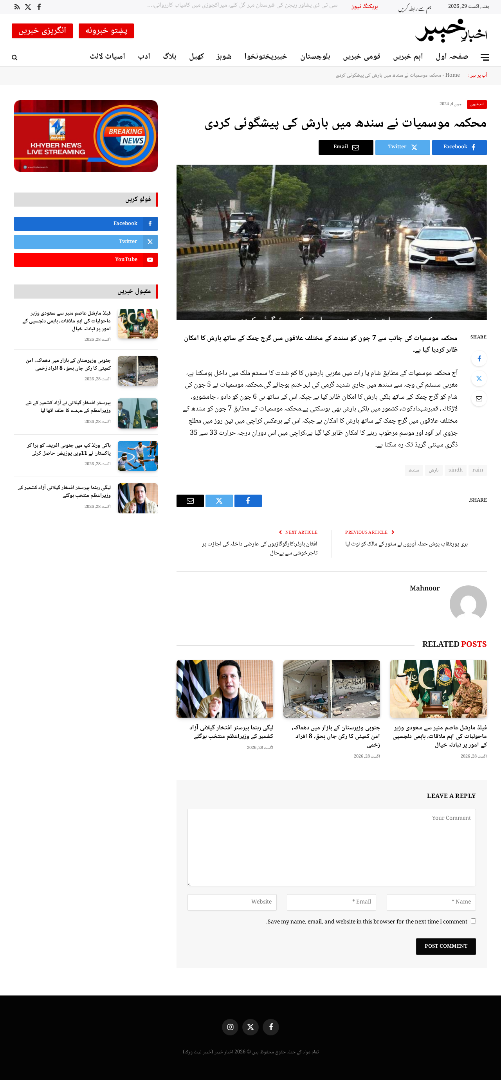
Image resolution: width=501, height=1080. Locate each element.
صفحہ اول (452, 57)
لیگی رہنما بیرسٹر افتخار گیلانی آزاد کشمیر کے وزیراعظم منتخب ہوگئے (231, 732)
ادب (144, 57)
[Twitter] (479, 378)
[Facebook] (479, 358)
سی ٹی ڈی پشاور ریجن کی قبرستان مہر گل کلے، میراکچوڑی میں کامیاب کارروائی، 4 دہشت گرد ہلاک (240, 6)
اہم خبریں (408, 57)
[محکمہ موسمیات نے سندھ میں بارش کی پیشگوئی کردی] (332, 242)
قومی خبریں (361, 57)
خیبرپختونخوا (266, 57)
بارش (434, 470)
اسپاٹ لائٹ (107, 57)
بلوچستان (315, 57)
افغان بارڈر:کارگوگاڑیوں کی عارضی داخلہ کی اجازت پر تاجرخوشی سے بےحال (259, 548)
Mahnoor (425, 589)
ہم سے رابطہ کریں (414, 7)
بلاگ (170, 57)
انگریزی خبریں (42, 30)
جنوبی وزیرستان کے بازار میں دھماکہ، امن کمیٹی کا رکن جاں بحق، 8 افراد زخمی (336, 736)
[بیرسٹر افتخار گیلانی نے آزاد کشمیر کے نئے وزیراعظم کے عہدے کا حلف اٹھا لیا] (138, 413)
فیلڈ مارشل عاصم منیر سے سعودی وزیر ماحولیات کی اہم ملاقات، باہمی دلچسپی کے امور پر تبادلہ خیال (440, 736)
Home (452, 75)
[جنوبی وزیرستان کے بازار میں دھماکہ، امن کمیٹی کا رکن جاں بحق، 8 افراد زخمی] (331, 689)
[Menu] (485, 57)
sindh (456, 470)
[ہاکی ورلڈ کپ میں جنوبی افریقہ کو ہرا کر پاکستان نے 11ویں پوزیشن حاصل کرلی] (138, 456)
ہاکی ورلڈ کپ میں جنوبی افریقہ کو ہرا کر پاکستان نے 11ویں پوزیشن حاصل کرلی (69, 449)
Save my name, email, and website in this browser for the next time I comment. (366, 922)
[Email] (479, 398)
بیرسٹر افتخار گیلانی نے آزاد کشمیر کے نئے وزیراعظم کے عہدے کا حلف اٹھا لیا (68, 407)
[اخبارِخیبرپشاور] (451, 31)
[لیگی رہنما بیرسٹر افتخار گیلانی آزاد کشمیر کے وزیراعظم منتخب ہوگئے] (225, 689)
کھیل (196, 57)
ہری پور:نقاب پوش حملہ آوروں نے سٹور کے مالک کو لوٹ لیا (406, 544)
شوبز (224, 57)
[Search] (15, 57)
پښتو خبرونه (106, 30)
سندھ (414, 470)
